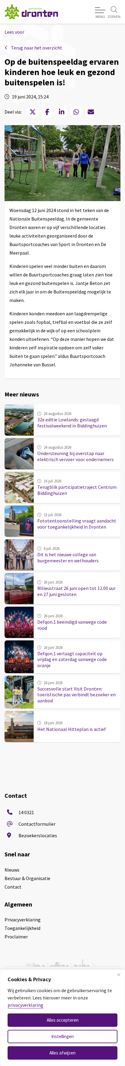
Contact (13, 887)
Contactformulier (37, 824)
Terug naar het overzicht (36, 48)
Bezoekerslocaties (38, 835)
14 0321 (26, 812)
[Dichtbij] (118, 974)
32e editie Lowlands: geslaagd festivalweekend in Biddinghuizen (72, 422)
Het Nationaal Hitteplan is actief (71, 729)
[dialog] (62, 1017)
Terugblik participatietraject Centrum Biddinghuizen (77, 490)
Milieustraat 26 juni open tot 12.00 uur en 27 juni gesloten (76, 591)
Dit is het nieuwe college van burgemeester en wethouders (68, 557)
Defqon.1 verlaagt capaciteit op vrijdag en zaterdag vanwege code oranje (72, 659)
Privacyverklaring (23, 920)
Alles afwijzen (62, 1053)
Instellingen (62, 1036)
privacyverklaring (25, 1005)
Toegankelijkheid (22, 928)
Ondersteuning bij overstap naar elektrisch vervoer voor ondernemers (75, 456)
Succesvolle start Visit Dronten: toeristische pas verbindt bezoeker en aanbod (76, 694)
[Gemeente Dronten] (31, 11)
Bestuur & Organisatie (27, 878)
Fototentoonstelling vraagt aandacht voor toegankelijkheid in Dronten (76, 524)
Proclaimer (16, 937)
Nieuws (12, 870)
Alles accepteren (63, 1020)
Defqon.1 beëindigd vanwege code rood (72, 625)
